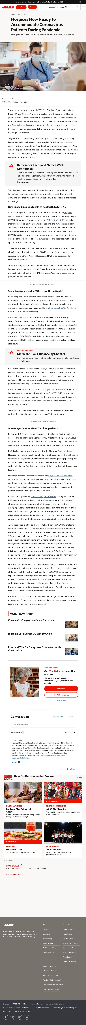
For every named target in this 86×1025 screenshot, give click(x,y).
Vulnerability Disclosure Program (65, 1008)
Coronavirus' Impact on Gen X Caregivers (31, 620)
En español (6, 102)
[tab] (17, 732)
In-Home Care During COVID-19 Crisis (30, 633)
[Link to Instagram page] (19, 1017)
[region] (43, 744)
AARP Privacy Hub (20, 1004)
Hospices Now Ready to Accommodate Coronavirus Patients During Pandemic (37, 24)
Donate (45, 929)
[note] (43, 93)
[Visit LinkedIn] (26, 1017)
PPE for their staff (55, 220)
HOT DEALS (12, 865)
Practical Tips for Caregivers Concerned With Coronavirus (34, 649)
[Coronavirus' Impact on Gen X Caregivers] (71, 623)
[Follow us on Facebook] (5, 1017)
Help (72, 7)
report (70, 762)
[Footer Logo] (17, 925)
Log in (55, 716)
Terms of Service (37, 1004)
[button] (77, 7)
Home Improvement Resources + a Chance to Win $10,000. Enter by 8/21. (39, 2)
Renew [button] (32, 7)
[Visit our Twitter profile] (12, 1017)
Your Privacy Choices (22, 1012)
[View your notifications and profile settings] (74, 732)
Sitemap (6, 1004)
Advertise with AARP (70, 943)
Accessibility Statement (55, 1004)
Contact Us (67, 925)
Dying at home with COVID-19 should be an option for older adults (42, 34)
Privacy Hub (61, 700)
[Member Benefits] (9, 777)
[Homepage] (8, 7)
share (63, 762)
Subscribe (61, 689)
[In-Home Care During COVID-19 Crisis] (71, 636)
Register (52, 7)
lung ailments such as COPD (56, 308)
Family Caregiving (18, 14)
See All (78, 777)
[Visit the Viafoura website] (70, 769)
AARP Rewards (48, 943)
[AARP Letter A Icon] (11, 354)
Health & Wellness (25, 350)
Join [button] (21, 7)
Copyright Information (41, 1008)
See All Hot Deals (13, 875)
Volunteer (46, 934)
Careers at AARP (69, 948)
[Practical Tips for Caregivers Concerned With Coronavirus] (71, 650)
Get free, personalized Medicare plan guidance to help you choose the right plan (48, 359)
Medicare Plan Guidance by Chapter (41, 354)
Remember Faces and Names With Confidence (40, 166)
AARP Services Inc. (69, 962)
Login (62, 7)
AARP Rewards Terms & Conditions (16, 1008)
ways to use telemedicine (60, 475)
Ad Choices (7, 1012)
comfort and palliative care (43, 496)
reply (14, 762)
